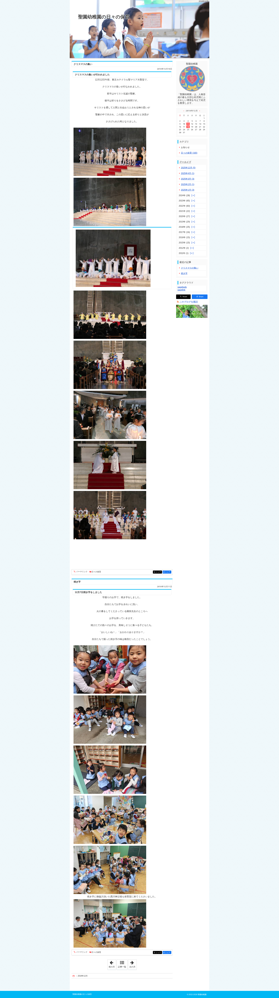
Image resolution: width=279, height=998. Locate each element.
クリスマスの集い (83, 64)
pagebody (182, 287)
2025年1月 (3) (187, 190)
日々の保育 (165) (189, 153)
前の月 (112, 964)
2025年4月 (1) (187, 173)
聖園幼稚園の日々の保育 (104, 16)
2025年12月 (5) (188, 167)
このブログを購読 (188, 302)
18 (188, 127)
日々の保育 (96, 572)
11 (188, 124)
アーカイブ (185, 162)
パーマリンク (81, 572)
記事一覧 (122, 967)
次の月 (133, 964)
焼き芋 (77, 582)
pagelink (181, 290)
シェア (159, 572)
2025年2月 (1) (187, 184)
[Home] (74, 976)
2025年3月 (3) (187, 179)
